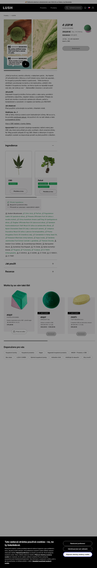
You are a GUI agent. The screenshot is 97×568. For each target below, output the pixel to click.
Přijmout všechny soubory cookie (77, 554)
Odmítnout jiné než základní (78, 549)
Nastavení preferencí (77, 543)
